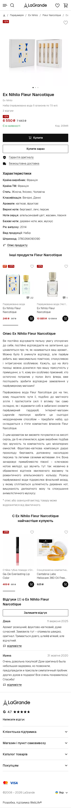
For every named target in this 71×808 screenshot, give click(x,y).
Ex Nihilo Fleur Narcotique (12, 310)
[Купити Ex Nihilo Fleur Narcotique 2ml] (31, 318)
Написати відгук (14, 719)
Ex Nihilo (33, 15)
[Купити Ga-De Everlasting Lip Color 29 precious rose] (31, 584)
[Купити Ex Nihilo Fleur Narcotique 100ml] (65, 318)
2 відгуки (8, 110)
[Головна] (4, 15)
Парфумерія (17, 15)
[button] (65, 5)
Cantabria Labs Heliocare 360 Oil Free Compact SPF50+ (51, 576)
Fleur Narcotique (52, 15)
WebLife (35, 802)
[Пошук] (12, 5)
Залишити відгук (35, 613)
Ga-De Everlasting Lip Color (16, 576)
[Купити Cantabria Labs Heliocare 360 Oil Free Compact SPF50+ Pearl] (65, 584)
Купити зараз (36, 149)
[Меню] (5, 5)
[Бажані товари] (57, 5)
